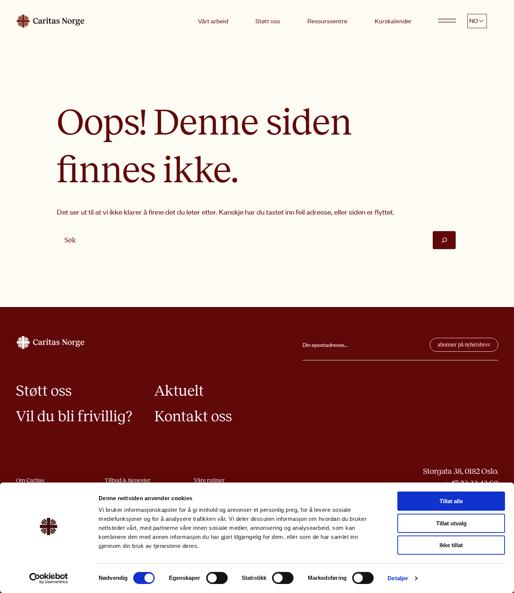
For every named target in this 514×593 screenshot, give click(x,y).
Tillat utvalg (451, 523)
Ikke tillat (451, 545)
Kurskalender (393, 21)
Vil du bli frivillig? (74, 416)
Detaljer (398, 578)
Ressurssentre (327, 21)
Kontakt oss (193, 416)
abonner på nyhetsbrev (464, 345)
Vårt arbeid (213, 21)
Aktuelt (179, 390)
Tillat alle (451, 501)
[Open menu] (447, 21)
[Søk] (444, 240)
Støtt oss (267, 21)
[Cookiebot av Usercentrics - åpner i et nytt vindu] (49, 578)
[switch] (217, 578)
